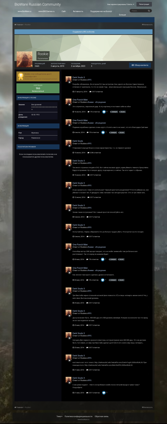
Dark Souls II (79, 77)
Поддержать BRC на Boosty (83, 32)
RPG (89, 80)
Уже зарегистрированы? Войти (120, 4)
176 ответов (94, 112)
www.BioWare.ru (24, 11)
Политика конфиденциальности (78, 416)
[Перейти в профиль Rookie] (68, 79)
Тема (58, 416)
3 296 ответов (95, 153)
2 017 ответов (97, 92)
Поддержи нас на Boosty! (101, 11)
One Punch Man (80, 99)
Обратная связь (102, 416)
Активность (78, 11)
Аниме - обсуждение (97, 102)
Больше (122, 15)
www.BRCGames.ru (46, 11)
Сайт (64, 11)
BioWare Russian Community (37, 4)
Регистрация (144, 4)
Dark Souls (78, 141)
